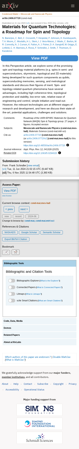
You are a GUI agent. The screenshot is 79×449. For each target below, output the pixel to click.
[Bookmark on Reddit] (16, 252)
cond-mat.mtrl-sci (45, 221)
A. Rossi (30, 48)
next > (24, 209)
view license (7, 196)
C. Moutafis (20, 41)
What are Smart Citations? (50, 300)
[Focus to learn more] (67, 145)
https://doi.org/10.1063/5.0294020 (40, 153)
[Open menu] (73, 6)
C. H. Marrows (18, 48)
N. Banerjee (8, 38)
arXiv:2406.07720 (32, 135)
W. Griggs (69, 44)
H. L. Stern (32, 41)
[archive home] (10, 6)
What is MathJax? (15, 359)
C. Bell (18, 38)
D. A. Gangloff (57, 44)
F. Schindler (41, 48)
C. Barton (68, 41)
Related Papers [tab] (12, 335)
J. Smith (52, 48)
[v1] (4, 169)
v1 (28, 23)
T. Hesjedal (41, 38)
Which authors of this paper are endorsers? (28, 357)
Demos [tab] (7, 328)
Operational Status (34, 389)
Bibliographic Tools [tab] (14, 263)
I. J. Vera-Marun (46, 41)
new (7, 216)
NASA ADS (10, 232)
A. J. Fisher (43, 44)
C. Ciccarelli (29, 38)
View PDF (39, 58)
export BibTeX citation (16, 239)
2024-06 (32, 216)
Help (16, 383)
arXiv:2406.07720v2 (37, 138)
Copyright (58, 383)
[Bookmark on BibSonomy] (6, 252)
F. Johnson (54, 38)
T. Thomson (62, 48)
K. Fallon (32, 44)
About (5, 383)
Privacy (72, 383)
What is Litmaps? (33, 294)
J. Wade (59, 41)
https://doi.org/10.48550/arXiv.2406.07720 (44, 145)
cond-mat (30, 221)
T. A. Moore (7, 41)
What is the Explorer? (49, 281)
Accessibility (12, 389)
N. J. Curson (21, 44)
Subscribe (42, 383)
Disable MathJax (62, 357)
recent (18, 216)
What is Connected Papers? (49, 287)
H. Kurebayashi (68, 38)
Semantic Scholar (51, 232)
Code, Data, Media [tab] (13, 321)
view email (33, 165)
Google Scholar (29, 232)
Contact (28, 383)
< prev (9, 209)
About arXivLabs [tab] (12, 342)
